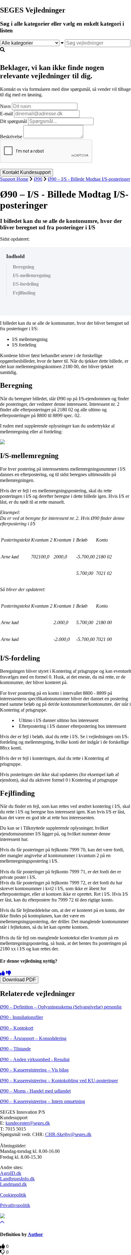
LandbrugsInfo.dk (17, 1178)
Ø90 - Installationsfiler (21, 1017)
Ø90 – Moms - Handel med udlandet (35, 1091)
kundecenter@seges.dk (27, 1123)
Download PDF (19, 979)
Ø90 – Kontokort (16, 1028)
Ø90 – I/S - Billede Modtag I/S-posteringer (89, 179)
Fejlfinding (24, 292)
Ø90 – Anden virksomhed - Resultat (34, 1059)
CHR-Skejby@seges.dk (68, 1134)
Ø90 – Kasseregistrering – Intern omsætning (42, 1101)
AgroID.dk (10, 1173)
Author (35, 1234)
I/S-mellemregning (32, 275)
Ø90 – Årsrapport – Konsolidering (33, 1038)
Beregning (23, 266)
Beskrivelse (11, 136)
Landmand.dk (13, 1184)
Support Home (14, 179)
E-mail (6, 113)
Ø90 (38, 179)
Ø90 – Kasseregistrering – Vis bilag (34, 1069)
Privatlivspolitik (15, 1205)
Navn (5, 106)
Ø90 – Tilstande (15, 1048)
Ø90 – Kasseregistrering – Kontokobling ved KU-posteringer (59, 1080)
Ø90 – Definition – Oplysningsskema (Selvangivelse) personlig (61, 1006)
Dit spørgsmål (13, 121)
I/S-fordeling (26, 284)
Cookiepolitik (13, 1195)
